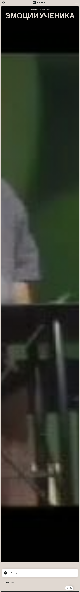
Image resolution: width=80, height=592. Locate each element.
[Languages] (71, 588)
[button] (3, 2)
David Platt (46, 9)
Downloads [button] (9, 582)
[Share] (67, 588)
